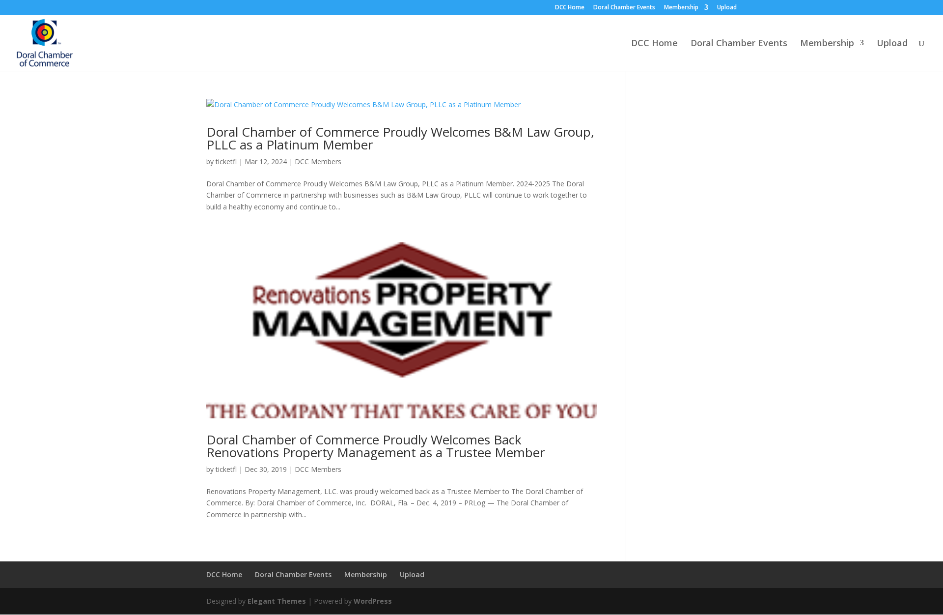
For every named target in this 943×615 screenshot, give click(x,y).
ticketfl (226, 161)
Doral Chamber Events (624, 7)
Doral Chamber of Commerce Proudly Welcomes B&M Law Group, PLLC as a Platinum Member (400, 138)
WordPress (373, 601)
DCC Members (318, 161)
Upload (727, 7)
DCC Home (569, 7)
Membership (681, 7)
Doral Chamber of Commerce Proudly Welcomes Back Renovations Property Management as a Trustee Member (375, 446)
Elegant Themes (277, 601)
